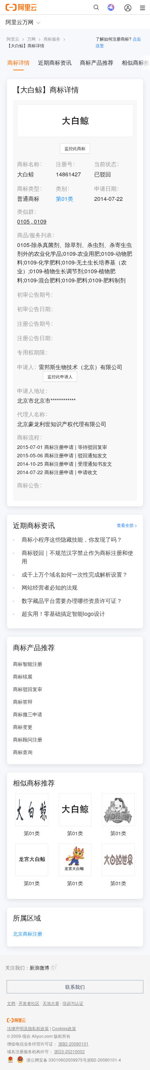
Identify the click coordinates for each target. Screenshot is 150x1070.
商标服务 (52, 39)
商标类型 (28, 188)
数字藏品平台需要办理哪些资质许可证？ (72, 601)
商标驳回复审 (27, 688)
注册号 (64, 164)
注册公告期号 (34, 323)
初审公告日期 (34, 309)
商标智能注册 (27, 663)
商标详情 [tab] (18, 62)
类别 (61, 188)
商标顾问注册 (27, 739)
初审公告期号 (34, 294)
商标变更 (22, 726)
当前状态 (105, 164)
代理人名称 (31, 414)
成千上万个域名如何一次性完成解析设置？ (75, 574)
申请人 (25, 367)
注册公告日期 (34, 338)
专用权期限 (31, 352)
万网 (31, 39)
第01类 (64, 199)
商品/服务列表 (34, 235)
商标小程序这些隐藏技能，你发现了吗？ (72, 539)
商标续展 (22, 676)
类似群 (25, 212)
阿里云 (13, 39)
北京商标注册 (27, 934)
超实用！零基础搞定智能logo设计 (63, 614)
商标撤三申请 (27, 714)
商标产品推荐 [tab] (96, 62)
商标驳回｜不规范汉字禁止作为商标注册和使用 (77, 557)
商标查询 (22, 751)
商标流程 (28, 437)
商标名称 (28, 164)
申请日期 (105, 188)
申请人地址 (31, 391)
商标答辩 (22, 701)
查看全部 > (127, 525)
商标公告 (28, 485)
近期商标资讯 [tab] (55, 62)
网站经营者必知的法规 (49, 587)
